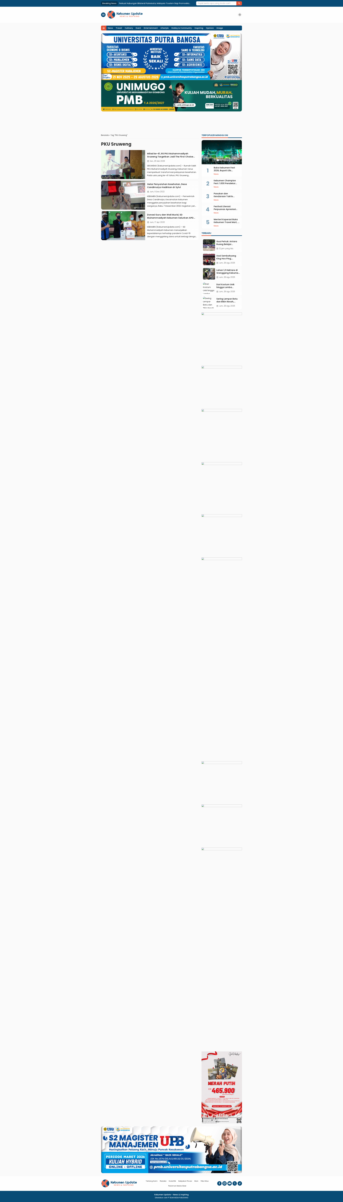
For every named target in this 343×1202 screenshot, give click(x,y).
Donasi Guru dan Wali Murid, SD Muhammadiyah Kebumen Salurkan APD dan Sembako (170, 217)
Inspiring (199, 28)
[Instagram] (224, 1183)
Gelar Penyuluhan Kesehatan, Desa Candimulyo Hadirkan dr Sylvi (167, 186)
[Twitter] (234, 1183)
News (110, 28)
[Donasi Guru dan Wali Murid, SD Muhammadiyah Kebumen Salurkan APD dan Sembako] (123, 225)
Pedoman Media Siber (177, 1186)
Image (220, 28)
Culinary (129, 28)
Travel (119, 28)
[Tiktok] (240, 1183)
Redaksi (163, 1181)
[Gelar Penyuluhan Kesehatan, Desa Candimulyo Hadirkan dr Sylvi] (123, 195)
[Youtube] (229, 1183)
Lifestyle (165, 28)
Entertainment (151, 28)
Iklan (196, 1181)
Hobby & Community (181, 28)
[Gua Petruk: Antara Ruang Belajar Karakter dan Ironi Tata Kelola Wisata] (209, 245)
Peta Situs (205, 1181)
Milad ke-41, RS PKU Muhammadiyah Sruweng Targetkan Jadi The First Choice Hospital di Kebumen (170, 156)
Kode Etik (172, 1181)
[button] (239, 3)
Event (138, 28)
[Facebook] (219, 1183)
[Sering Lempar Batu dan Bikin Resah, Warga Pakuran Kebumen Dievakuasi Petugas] (209, 302)
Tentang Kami (151, 1181)
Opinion (210, 28)
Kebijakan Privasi (185, 1181)
